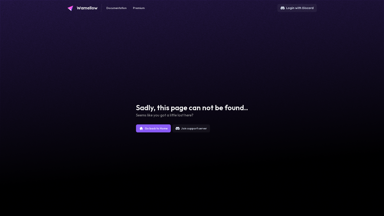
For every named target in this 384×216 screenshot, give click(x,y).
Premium (139, 8)
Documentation (116, 8)
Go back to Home (156, 128)
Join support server (194, 128)
